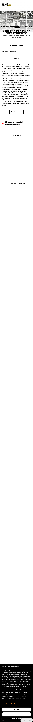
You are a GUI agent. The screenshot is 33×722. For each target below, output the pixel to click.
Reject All (16, 714)
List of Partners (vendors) (9, 704)
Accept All (16, 709)
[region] (16, 693)
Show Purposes (16, 718)
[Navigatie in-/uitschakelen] (30, 4)
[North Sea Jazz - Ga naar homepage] (6, 4)
